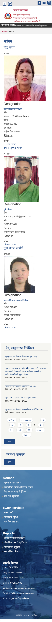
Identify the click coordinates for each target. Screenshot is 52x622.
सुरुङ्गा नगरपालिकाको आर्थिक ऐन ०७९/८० (20, 386)
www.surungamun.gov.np (23, 588)
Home (4, 31)
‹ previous (26, 420)
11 (29, 430)
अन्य (9, 441)
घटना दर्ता (8, 512)
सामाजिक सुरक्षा (11, 517)
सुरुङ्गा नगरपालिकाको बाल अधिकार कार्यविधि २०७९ (24, 409)
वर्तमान (6, 141)
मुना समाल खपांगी (13, 248)
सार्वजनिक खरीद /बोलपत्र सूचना (18, 487)
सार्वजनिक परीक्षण (11, 551)
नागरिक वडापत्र (11, 521)
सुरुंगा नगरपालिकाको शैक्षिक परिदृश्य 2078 (20, 398)
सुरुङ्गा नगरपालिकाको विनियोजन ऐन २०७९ (21, 356)
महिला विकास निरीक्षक (13, 109)
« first (11, 420)
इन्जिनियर (8, 209)
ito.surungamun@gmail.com (16, 598)
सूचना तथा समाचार (12, 482)
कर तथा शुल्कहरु (11, 496)
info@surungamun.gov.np (21, 593)
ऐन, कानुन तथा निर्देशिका (15, 491)
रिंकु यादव (9, 47)
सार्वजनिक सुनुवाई (12, 547)
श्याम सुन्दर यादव (13, 147)
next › (40, 430)
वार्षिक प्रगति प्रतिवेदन (14, 538)
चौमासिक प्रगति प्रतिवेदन (15, 542)
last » (26, 435)
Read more (10, 144)
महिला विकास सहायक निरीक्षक (16, 300)
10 (20, 430)
